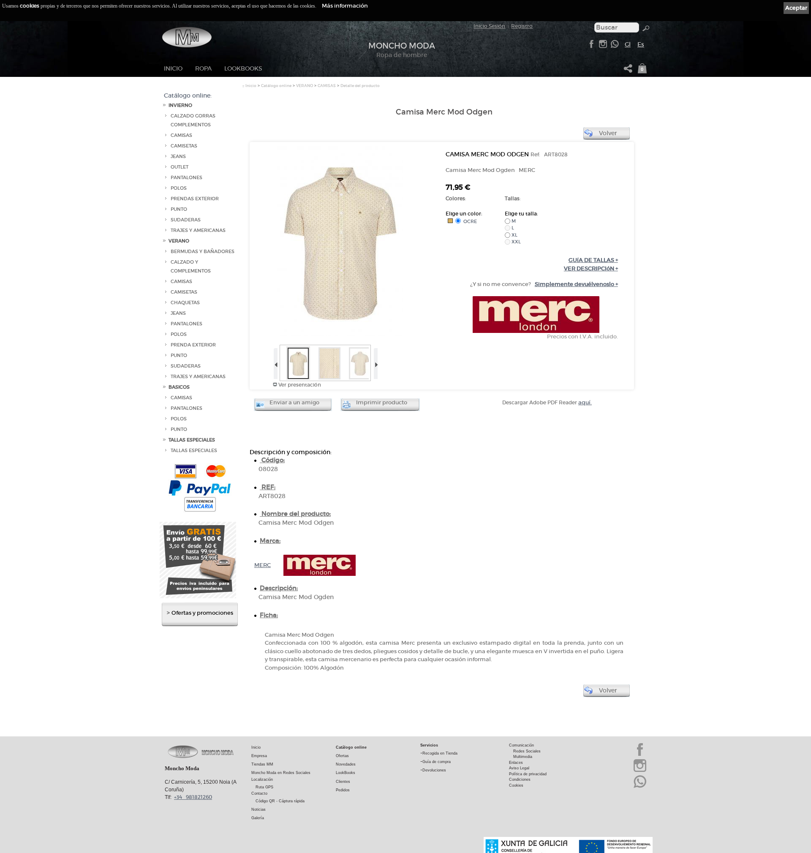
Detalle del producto (360, 86)
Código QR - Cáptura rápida (280, 801)
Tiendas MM (262, 764)
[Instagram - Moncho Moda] (639, 771)
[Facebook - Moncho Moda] (591, 46)
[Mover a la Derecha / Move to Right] (375, 362)
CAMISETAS (184, 146)
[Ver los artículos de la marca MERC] (536, 331)
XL (513, 235)
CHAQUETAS (185, 302)
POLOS (179, 188)
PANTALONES (186, 177)
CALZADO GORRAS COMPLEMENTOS (193, 120)
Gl (628, 44)
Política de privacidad (528, 774)
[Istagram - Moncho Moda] (602, 46)
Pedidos (343, 790)
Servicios (429, 745)
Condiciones (520, 779)
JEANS (178, 156)
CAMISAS (181, 135)
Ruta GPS (264, 787)
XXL (515, 242)
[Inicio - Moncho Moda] (187, 37)
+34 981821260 (193, 797)
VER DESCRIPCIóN (591, 268)
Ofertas (342, 756)
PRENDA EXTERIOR (193, 345)
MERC (262, 565)
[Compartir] (628, 71)
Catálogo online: (188, 95)
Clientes (343, 781)
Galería (257, 818)
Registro (522, 26)
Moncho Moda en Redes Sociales (280, 773)
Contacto (259, 793)
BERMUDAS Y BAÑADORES (202, 251)
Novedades (346, 764)
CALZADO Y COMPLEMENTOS (191, 266)
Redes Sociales (527, 751)
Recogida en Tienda (439, 753)
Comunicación (521, 745)
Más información (345, 6)
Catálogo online (276, 86)
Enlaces (516, 762)
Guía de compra (436, 762)
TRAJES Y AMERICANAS (198, 230)
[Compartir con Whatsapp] (614, 46)
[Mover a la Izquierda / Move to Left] (275, 362)
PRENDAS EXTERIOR (195, 199)
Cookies (516, 785)
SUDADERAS (186, 220)
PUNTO (179, 209)
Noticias (258, 809)
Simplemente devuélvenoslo (576, 284)
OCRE (469, 221)
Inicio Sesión (489, 26)
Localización (262, 779)
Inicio (173, 68)
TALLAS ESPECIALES (192, 440)
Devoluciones (434, 770)
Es (640, 44)
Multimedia (522, 757)
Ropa (203, 68)
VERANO (179, 241)
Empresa (259, 756)
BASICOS (179, 387)
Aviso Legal (519, 768)
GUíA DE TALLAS (593, 260)
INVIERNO (180, 105)
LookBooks (243, 68)
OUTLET (179, 167)
